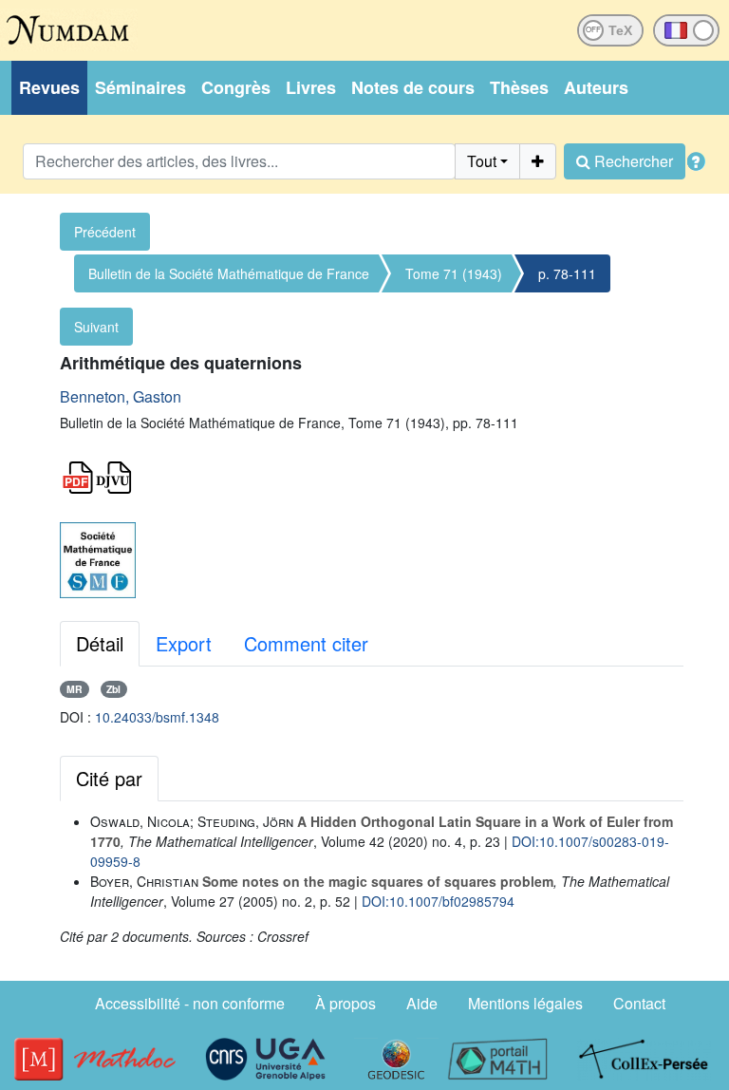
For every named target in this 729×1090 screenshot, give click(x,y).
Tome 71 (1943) (453, 273)
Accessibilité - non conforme (190, 1003)
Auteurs (596, 87)
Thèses (519, 87)
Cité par (109, 778)
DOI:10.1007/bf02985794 (438, 901)
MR (74, 689)
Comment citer (306, 643)
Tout (481, 161)
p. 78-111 (567, 273)
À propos (345, 1003)
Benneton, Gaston (120, 396)
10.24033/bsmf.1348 (157, 716)
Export (184, 643)
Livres (311, 87)
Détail (99, 643)
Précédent (105, 231)
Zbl (113, 689)
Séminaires (140, 87)
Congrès (236, 87)
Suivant (96, 326)
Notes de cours (413, 87)
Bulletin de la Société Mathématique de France (228, 273)
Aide (422, 1003)
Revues (49, 87)
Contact (639, 1003)
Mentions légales (525, 1003)
